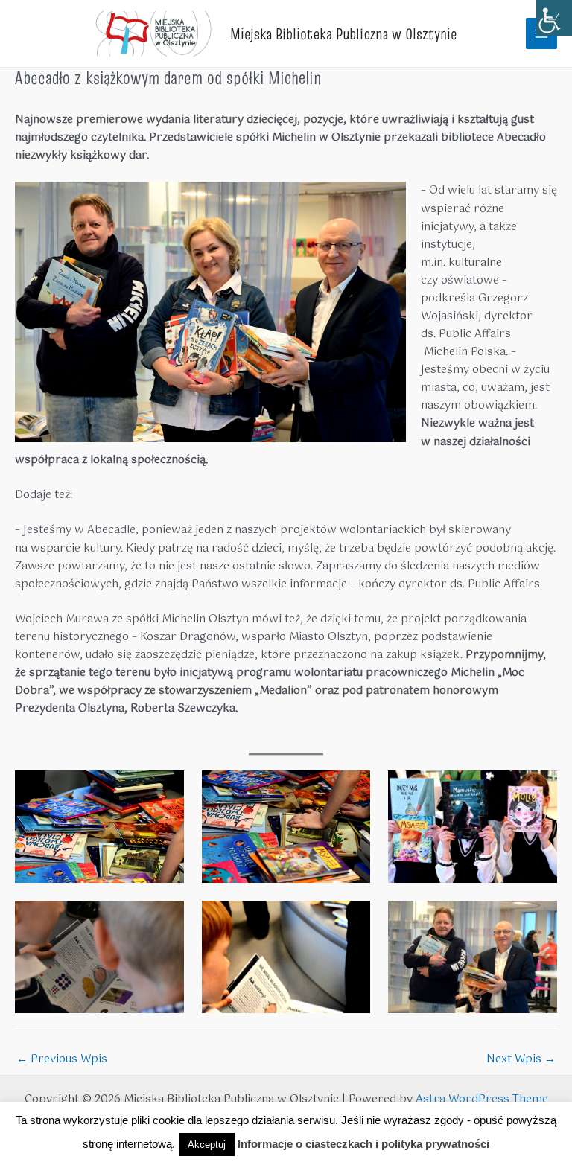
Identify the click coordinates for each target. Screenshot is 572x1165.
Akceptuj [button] (207, 1144)
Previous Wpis (61, 1059)
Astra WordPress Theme (482, 1099)
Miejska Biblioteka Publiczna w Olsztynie (343, 34)
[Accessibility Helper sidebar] (554, 18)
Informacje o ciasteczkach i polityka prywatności (363, 1143)
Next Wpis (521, 1059)
